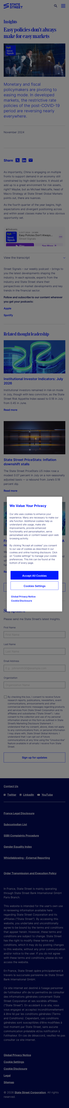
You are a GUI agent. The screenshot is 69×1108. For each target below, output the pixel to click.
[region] (34, 554)
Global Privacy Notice (23, 596)
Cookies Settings (35, 585)
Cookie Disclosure (21, 600)
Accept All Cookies (34, 575)
